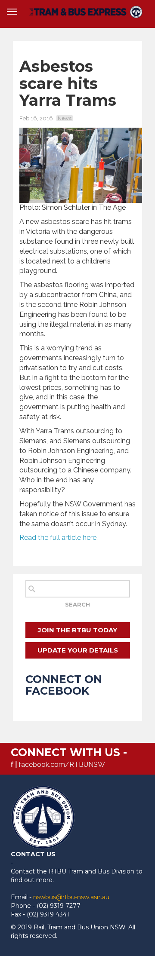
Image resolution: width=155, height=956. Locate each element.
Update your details (77, 650)
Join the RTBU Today (77, 630)
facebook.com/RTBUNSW (62, 764)
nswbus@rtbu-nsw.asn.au (71, 897)
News (64, 118)
